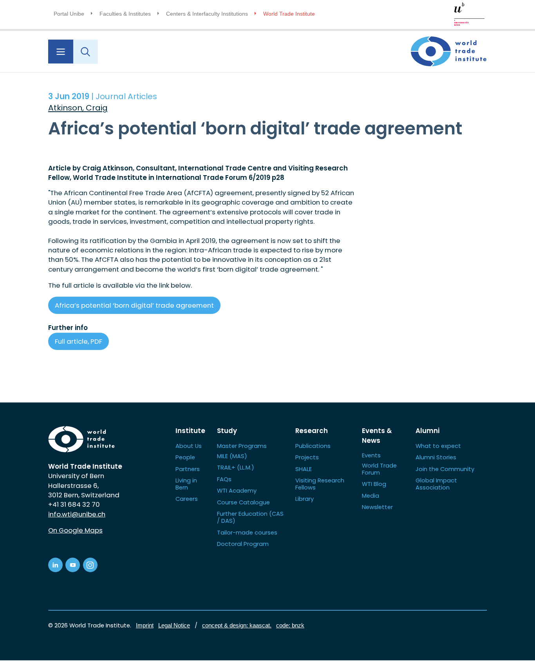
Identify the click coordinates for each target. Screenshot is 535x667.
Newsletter (377, 507)
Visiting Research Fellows (319, 483)
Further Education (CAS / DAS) (250, 517)
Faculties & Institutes (125, 14)
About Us (188, 446)
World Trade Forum (379, 469)
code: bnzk (290, 625)
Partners (187, 469)
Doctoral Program (243, 544)
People (185, 457)
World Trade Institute (289, 14)
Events (371, 455)
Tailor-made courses (247, 532)
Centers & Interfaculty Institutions (207, 14)
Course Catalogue (243, 502)
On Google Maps (75, 530)
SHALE (303, 469)
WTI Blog (374, 484)
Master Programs (242, 446)
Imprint (145, 625)
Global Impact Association (436, 483)
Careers (186, 499)
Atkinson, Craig (78, 107)
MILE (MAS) (232, 456)
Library (304, 499)
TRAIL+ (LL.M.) (235, 467)
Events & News (377, 435)
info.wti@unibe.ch (76, 514)
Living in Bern (186, 483)
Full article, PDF (78, 341)
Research (311, 430)
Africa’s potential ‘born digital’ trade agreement (134, 305)
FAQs (224, 479)
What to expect (438, 446)
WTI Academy (237, 490)
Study (227, 430)
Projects (307, 457)
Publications (313, 446)
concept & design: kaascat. (236, 625)
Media (370, 495)
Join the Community (445, 469)
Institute (190, 430)
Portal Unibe (69, 14)
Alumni (427, 430)
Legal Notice (174, 625)
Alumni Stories (436, 457)
